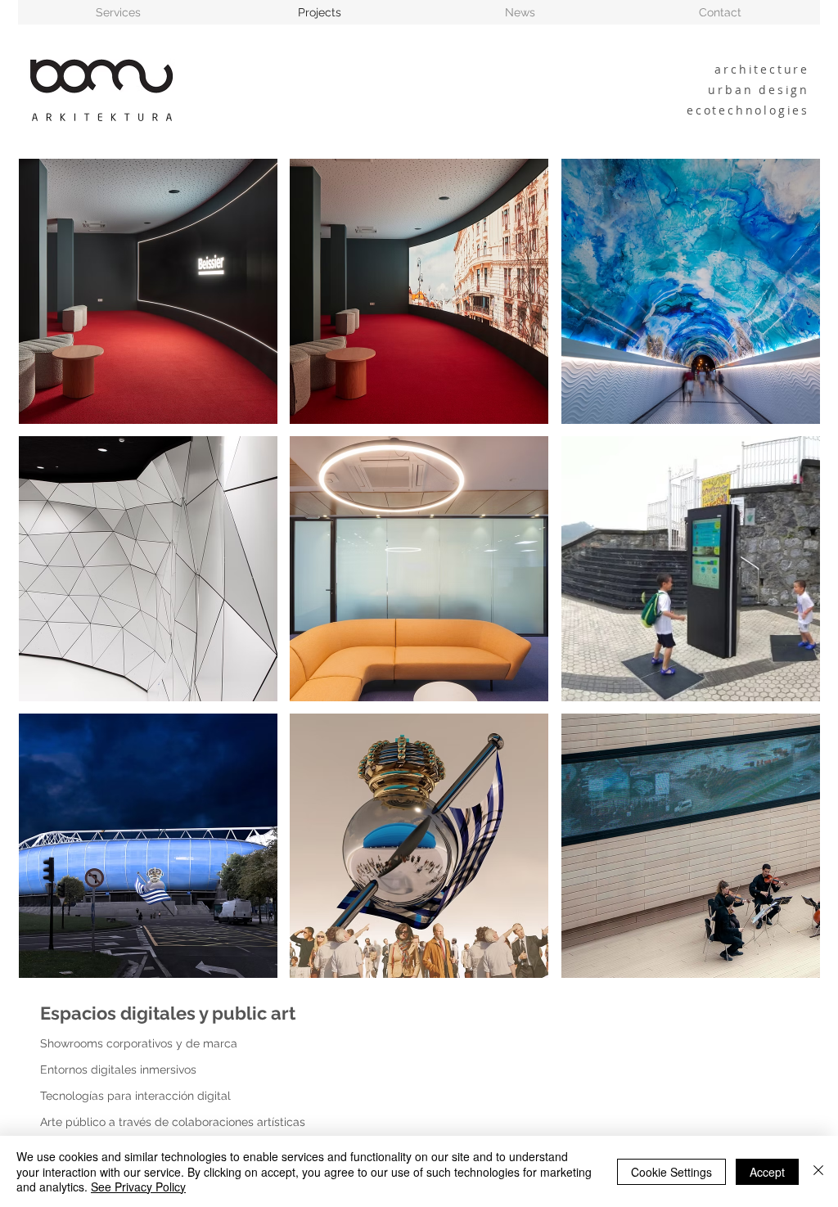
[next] (785, 583)
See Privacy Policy (138, 1186)
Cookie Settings (671, 1172)
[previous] (53, 583)
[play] (786, 965)
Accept (767, 1172)
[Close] (818, 1171)
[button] (148, 291)
